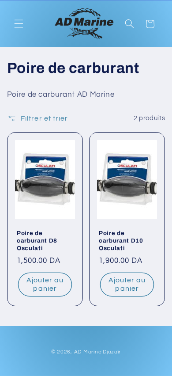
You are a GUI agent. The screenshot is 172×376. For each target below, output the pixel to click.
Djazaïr (112, 351)
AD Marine (88, 351)
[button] (18, 24)
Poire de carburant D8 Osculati (37, 240)
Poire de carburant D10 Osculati (121, 240)
